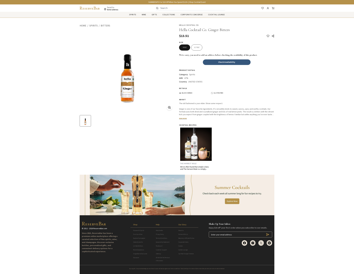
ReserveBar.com (100, 228)
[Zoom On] (169, 107)
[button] (84, 26)
